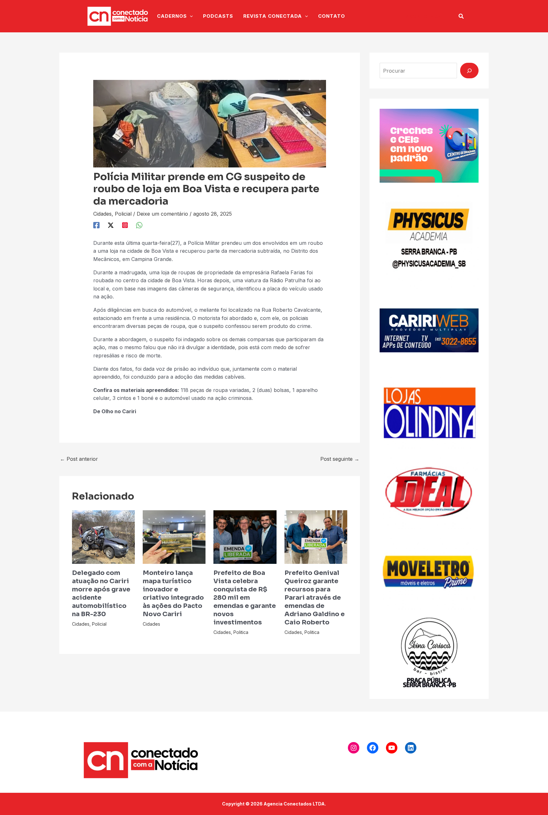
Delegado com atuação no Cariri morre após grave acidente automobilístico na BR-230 (101, 593)
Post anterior (79, 459)
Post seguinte (339, 459)
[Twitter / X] (111, 224)
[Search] (469, 70)
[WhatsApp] (139, 224)
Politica (240, 632)
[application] (190, 16)
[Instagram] (125, 224)
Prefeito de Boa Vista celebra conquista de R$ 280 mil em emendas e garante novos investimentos (244, 597)
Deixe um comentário (162, 214)
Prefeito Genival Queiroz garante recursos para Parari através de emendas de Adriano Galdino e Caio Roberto (314, 597)
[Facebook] (96, 224)
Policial (123, 214)
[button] (421, 16)
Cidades (102, 214)
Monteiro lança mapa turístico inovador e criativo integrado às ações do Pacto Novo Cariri (173, 593)
